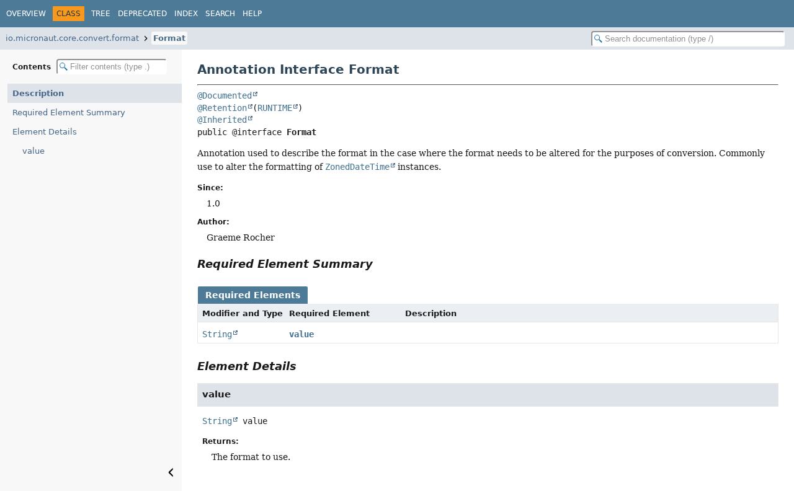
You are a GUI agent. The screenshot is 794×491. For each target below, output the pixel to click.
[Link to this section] (381, 263)
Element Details (44, 131)
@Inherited (222, 120)
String (217, 334)
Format (169, 38)
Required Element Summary (68, 112)
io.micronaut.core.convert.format (72, 38)
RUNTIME (274, 108)
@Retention (222, 108)
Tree (100, 13)
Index (186, 13)
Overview (26, 13)
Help (252, 13)
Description (38, 93)
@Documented (224, 95)
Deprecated (142, 13)
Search (220, 13)
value (33, 151)
